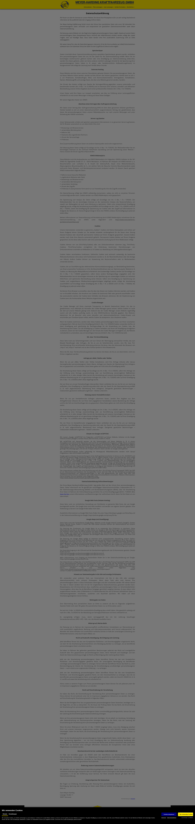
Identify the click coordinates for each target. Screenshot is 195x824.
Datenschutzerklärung (171, 817)
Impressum (163, 817)
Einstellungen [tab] (13, 814)
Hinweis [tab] (5, 814)
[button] (168, 814)
